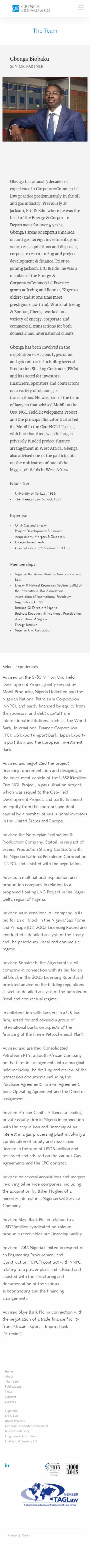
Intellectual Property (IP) (21, 1441)
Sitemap (12, 1535)
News (8, 1392)
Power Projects (15, 1421)
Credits (26, 1535)
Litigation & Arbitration (20, 1436)
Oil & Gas (11, 1416)
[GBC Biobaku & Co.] (31, 8)
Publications (13, 1387)
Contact (10, 1397)
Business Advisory (17, 1431)
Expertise (11, 1411)
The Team (11, 1382)
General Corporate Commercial (26, 1426)
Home (9, 1372)
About (9, 1377)
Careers (10, 1402)
